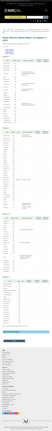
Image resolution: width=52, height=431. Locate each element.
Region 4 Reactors (10, 53)
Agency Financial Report (8, 373)
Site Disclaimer (31, 428)
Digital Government (7, 359)
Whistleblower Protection (26, 427)
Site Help (26, 3)
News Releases (6, 352)
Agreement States (13, 3)
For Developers (6, 364)
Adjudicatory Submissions (9, 395)
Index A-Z (44, 3)
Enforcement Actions (8, 404)
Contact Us (31, 3)
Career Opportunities (8, 378)
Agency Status (6, 382)
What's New (20, 3)
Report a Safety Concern (15, 17)
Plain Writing (5, 402)
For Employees (39, 428)
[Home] (24, 10)
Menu (47, 10)
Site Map (13, 428)
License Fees (5, 374)
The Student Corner (7, 361)
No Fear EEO (36, 427)
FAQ (7, 3)
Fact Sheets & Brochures (9, 390)
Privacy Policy (24, 428)
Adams (3, 355)
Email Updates (38, 3)
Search (45, 17)
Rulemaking (5, 406)
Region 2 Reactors (10, 50)
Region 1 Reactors (10, 49)
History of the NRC (7, 376)
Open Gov (4, 357)
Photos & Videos (6, 363)
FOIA (19, 427)
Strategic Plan (6, 369)
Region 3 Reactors (10, 52)
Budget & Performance (8, 371)
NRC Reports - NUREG (7, 397)
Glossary (4, 408)
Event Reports (6, 354)
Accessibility (18, 428)
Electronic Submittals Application (11, 393)
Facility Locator (29, 5)
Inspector (43, 427)
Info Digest (5, 388)
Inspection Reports (7, 401)
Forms (4, 392)
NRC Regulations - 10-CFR (8, 399)
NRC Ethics (5, 380)
